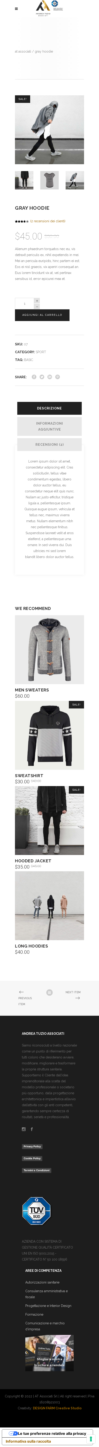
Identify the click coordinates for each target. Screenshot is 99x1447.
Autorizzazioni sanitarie (42, 1282)
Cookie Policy (32, 1158)
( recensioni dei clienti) (47, 221)
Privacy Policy (32, 1146)
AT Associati (23, 51)
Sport (41, 352)
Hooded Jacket (33, 860)
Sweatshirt (29, 775)
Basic (28, 360)
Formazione (34, 1314)
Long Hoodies (31, 946)
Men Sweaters (32, 690)
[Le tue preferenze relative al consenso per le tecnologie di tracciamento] (91, 1439)
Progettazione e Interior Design (48, 1306)
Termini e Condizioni (37, 1170)
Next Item (73, 992)
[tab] (49, 408)
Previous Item (25, 1001)
